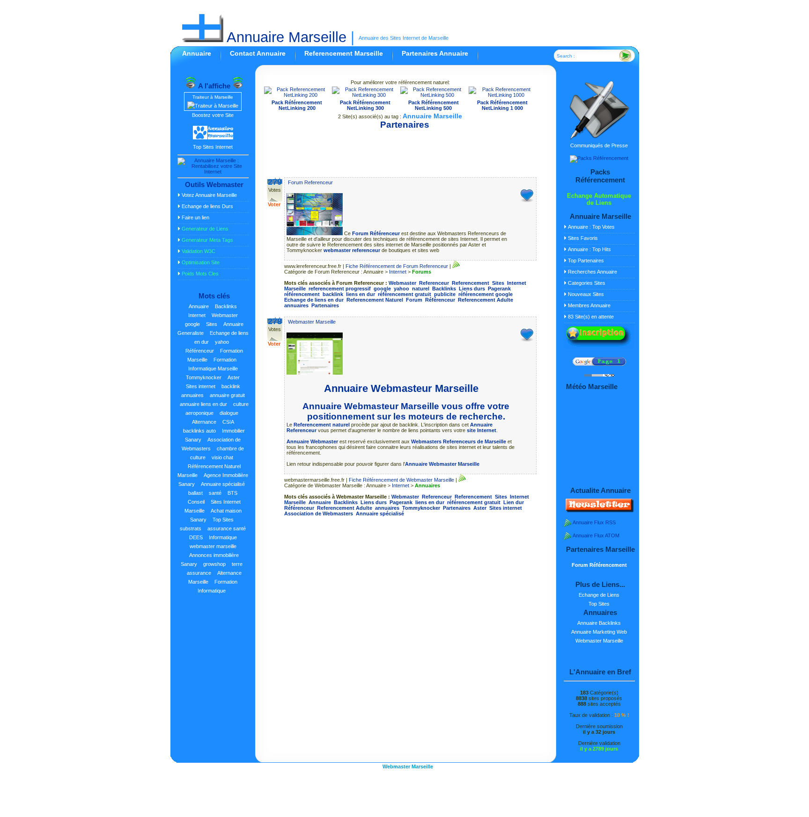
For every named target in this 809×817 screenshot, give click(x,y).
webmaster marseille (213, 546)
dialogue (229, 413)
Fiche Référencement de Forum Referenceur (397, 266)
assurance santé (226, 528)
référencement (302, 294)
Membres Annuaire (589, 305)
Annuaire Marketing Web (599, 632)
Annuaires (427, 485)
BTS (232, 493)
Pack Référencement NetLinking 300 (365, 105)
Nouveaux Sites (586, 294)
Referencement (470, 283)
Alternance (204, 422)
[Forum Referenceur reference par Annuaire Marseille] (315, 233)
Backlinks (226, 306)
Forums (421, 272)
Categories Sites (586, 283)
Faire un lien (195, 217)
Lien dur (513, 502)
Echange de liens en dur (314, 300)
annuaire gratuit (227, 395)
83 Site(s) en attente (591, 316)
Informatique (223, 537)
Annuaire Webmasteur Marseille (401, 388)
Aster (234, 377)
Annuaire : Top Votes (591, 227)
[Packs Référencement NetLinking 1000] (503, 95)
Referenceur (434, 283)
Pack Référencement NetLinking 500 (433, 105)
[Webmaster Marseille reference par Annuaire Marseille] (315, 373)
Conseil (196, 502)
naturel (420, 288)
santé (215, 493)
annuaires (192, 395)
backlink (230, 386)
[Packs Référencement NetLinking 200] (297, 95)
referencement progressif (340, 288)
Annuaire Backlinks (599, 623)
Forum (414, 300)
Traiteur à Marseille (212, 97)
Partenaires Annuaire (435, 53)
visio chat (222, 457)
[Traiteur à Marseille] (212, 105)
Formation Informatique (217, 586)
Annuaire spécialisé (223, 484)
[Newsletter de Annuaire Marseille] (599, 510)
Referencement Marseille (343, 53)
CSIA (228, 422)
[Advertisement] (400, 150)
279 (275, 182)
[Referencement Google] (599, 364)
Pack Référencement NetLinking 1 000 (502, 105)
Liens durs (472, 288)
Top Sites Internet (213, 147)
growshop (214, 564)
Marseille (295, 288)
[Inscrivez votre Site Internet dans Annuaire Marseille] (599, 347)
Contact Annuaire (258, 53)
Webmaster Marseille (312, 322)
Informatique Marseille (213, 368)
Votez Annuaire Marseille (209, 195)
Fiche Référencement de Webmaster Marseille (401, 480)
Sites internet (200, 386)
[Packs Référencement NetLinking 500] (433, 95)
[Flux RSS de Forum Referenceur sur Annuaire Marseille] (456, 266)
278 (275, 321)
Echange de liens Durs (207, 206)
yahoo (222, 342)
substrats (190, 528)
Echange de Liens (599, 595)
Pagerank (499, 288)
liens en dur (360, 294)
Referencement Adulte (485, 300)
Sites (211, 324)
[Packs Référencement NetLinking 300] (365, 95)
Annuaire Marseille (284, 37)
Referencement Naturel (374, 300)
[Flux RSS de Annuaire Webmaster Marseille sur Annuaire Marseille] (462, 480)
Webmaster (225, 315)
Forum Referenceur (310, 182)
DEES (196, 537)
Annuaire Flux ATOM (596, 535)
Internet (197, 315)
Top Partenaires (586, 260)
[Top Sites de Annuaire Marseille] (213, 138)
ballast (195, 493)
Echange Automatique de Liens (599, 199)
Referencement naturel (322, 424)
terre (237, 564)
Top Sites (223, 519)
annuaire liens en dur (203, 404)
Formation (224, 359)
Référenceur (199, 351)
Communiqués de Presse (599, 145)
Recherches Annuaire (592, 272)
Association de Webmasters (211, 444)
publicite (445, 294)
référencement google (485, 294)
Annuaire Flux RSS (594, 522)
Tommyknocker (203, 377)
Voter (274, 204)
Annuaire (196, 53)
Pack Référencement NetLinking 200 (297, 105)
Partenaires (325, 305)
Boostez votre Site (213, 115)
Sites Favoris (583, 238)
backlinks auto (199, 431)
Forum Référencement (599, 565)
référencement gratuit (404, 294)
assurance (199, 573)
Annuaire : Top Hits (589, 249)
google (192, 324)
